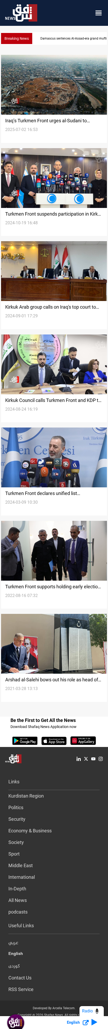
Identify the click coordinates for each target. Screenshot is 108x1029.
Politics (15, 807)
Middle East (20, 865)
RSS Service (21, 989)
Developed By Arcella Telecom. (54, 1008)
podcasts (18, 912)
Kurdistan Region (26, 796)
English (15, 954)
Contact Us (19, 978)
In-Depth (17, 888)
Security (16, 819)
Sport (14, 854)
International (21, 877)
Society (16, 842)
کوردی (14, 966)
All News (17, 900)
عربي (13, 943)
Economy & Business (30, 830)
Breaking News (16, 38)
